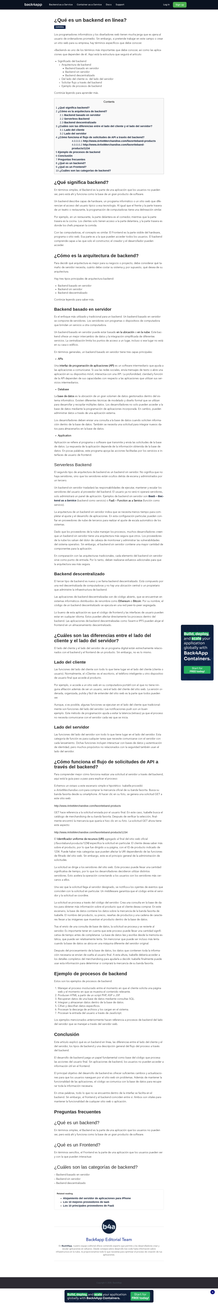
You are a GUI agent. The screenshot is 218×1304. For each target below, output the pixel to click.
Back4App (67, 1246)
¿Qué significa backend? (73, 107)
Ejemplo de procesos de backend (78, 152)
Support (120, 4)
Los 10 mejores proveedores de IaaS (86, 1201)
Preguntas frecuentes (70, 159)
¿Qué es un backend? (71, 163)
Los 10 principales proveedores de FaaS (88, 1205)
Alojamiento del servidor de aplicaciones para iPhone (97, 1198)
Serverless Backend (75, 118)
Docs (108, 4)
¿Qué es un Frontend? (71, 166)
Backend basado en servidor (80, 115)
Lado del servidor (73, 133)
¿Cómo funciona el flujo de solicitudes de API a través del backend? (100, 137)
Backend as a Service (61, 4)
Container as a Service (89, 4)
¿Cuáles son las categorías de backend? (83, 170)
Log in (166, 4)
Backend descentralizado (78, 122)
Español (60, 27)
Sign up (180, 4)
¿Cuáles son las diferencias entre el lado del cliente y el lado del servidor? (104, 126)
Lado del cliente (72, 129)
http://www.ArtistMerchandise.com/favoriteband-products (114, 140)
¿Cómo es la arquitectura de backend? (81, 111)
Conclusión (64, 155)
